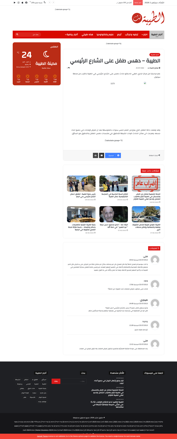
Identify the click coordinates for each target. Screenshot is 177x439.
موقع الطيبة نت (153, 67)
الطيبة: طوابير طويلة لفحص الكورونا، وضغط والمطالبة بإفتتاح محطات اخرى (146, 227)
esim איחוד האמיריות (128, 430)
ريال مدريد (43, 392)
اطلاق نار (35, 379)
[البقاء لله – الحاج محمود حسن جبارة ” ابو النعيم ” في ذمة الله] (113, 214)
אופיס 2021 (118, 421)
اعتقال (26, 379)
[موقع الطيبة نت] (148, 18)
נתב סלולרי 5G (36, 421)
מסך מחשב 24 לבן (90, 430)
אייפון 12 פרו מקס (82, 426)
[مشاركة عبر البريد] (101, 155)
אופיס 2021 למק (107, 421)
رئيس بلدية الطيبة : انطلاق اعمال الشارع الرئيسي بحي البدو (82, 195)
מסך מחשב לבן (115, 430)
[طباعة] (95, 155)
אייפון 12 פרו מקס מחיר (68, 426)
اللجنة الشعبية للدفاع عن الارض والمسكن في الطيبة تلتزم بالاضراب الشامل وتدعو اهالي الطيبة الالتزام (147, 196)
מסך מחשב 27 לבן (103, 430)
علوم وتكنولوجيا (105, 34)
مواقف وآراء (42, 401)
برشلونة (19, 384)
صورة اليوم (25, 392)
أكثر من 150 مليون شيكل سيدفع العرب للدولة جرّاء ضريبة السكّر (109, 2)
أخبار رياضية (72, 34)
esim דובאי (140, 430)
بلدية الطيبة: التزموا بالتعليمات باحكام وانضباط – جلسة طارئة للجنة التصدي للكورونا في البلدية (81, 227)
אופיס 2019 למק (94, 421)
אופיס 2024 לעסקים (64, 430)
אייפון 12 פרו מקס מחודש (51, 426)
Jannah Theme (42, 436)
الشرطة (17, 379)
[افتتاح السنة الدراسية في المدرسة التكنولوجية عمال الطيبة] (113, 184)
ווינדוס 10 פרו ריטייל (62, 421)
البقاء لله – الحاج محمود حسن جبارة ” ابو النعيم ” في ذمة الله (114, 226)
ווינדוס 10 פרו (83, 421)
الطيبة (44, 384)
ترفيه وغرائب (131, 34)
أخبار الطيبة (156, 34)
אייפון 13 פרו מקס (129, 426)
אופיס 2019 (138, 421)
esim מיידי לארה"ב (36, 426)
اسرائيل (43, 379)
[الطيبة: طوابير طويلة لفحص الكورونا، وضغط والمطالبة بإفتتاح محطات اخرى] (146, 214)
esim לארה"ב (23, 426)
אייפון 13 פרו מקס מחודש (98, 426)
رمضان (22, 388)
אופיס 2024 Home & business (46, 430)
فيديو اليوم (42, 397)
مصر (24, 397)
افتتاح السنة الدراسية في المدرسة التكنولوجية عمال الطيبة (115, 195)
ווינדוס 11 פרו (74, 421)
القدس (28, 384)
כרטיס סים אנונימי (24, 421)
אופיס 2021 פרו (128, 421)
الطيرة (36, 384)
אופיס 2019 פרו (149, 421)
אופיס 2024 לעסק (29, 430)
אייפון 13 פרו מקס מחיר (114, 426)
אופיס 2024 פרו (78, 430)
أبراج (119, 34)
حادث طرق (31, 388)
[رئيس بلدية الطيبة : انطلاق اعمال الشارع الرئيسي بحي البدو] (81, 184)
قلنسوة (32, 397)
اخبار (145, 34)
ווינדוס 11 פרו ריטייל (48, 421)
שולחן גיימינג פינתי (142, 426)
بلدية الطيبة (42, 388)
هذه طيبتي (87, 34)
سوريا (34, 392)
